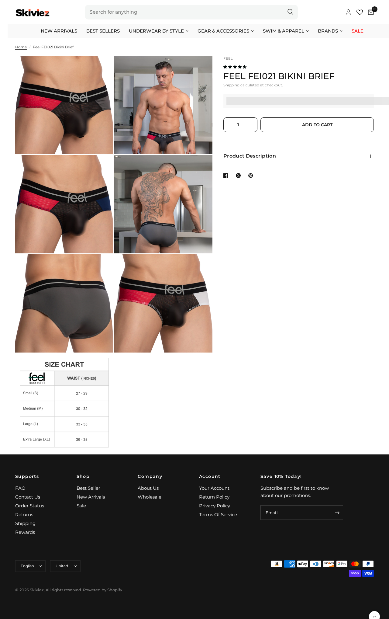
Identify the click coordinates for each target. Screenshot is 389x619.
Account (210, 476)
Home (21, 47)
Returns (24, 514)
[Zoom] (100, 69)
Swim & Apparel (283, 31)
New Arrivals (59, 31)
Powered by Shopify (102, 589)
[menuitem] (59, 31)
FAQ (20, 488)
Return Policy (214, 497)
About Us (148, 488)
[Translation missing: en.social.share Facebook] (227, 175)
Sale (357, 31)
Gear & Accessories (223, 31)
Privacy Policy (214, 506)
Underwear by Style (156, 31)
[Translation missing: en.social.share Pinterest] (252, 175)
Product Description (249, 156)
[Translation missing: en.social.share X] (239, 175)
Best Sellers (103, 31)
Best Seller (88, 488)
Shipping (231, 85)
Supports (27, 476)
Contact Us (27, 497)
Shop (83, 476)
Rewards (25, 532)
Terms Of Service (218, 514)
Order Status (29, 506)
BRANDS (328, 31)
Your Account (214, 488)
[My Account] (348, 12)
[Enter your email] (337, 512)
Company (150, 476)
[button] (235, 66)
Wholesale (149, 497)
